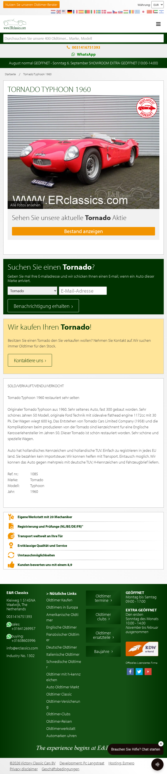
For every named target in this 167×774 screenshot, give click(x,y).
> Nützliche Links (61, 593)
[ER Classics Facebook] (130, 672)
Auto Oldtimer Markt (62, 686)
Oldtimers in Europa (62, 607)
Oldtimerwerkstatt (60, 728)
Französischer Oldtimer (62, 637)
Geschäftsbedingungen (60, 769)
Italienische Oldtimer (62, 654)
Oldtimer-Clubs (58, 713)
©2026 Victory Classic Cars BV (32, 763)
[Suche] (160, 38)
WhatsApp (86, 54)
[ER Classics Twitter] (139, 672)
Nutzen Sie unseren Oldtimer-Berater (31, 4)
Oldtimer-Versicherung (63, 704)
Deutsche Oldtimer (61, 647)
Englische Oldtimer (61, 627)
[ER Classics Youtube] (148, 672)
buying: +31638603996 (23, 638)
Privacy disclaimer (24, 769)
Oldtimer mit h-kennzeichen (63, 677)
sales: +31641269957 (23, 626)
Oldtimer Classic (59, 694)
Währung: (144, 5)
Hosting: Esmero (121, 763)
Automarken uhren (61, 735)
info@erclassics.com (22, 648)
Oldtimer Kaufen (59, 599)
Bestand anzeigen (83, 231)
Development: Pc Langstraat (82, 763)
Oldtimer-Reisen (59, 721)
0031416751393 (86, 47)
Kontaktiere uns (28, 360)
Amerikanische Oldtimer (62, 617)
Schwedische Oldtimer (63, 664)
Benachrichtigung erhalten (42, 306)
